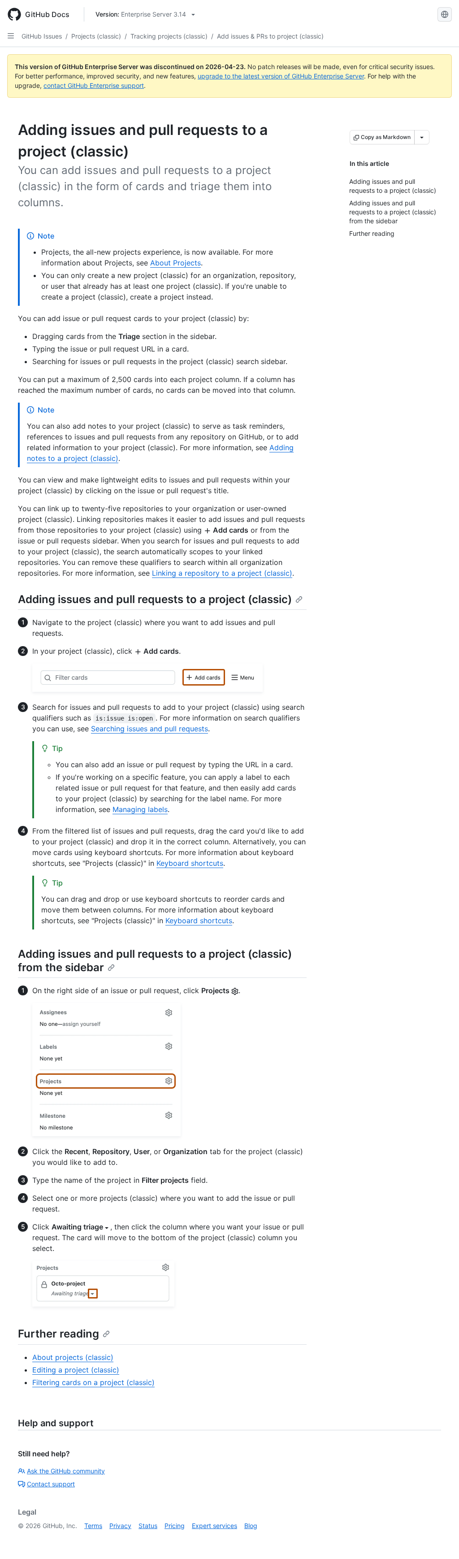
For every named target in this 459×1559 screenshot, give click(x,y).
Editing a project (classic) (75, 1369)
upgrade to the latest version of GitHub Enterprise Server (281, 76)
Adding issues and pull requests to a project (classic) (155, 599)
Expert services (214, 1525)
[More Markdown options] (421, 137)
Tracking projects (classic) (169, 36)
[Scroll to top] (439, 1539)
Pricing (175, 1525)
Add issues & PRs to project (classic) (270, 36)
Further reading (58, 1333)
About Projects (175, 262)
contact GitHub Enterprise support (93, 85)
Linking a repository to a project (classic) (222, 573)
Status (148, 1525)
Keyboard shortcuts (189, 863)
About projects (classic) (72, 1357)
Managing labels (140, 809)
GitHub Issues (42, 36)
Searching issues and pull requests (149, 728)
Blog (250, 1525)
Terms (93, 1525)
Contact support (51, 1484)
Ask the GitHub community (66, 1471)
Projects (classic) (96, 36)
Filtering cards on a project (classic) (93, 1382)
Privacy (120, 1525)
